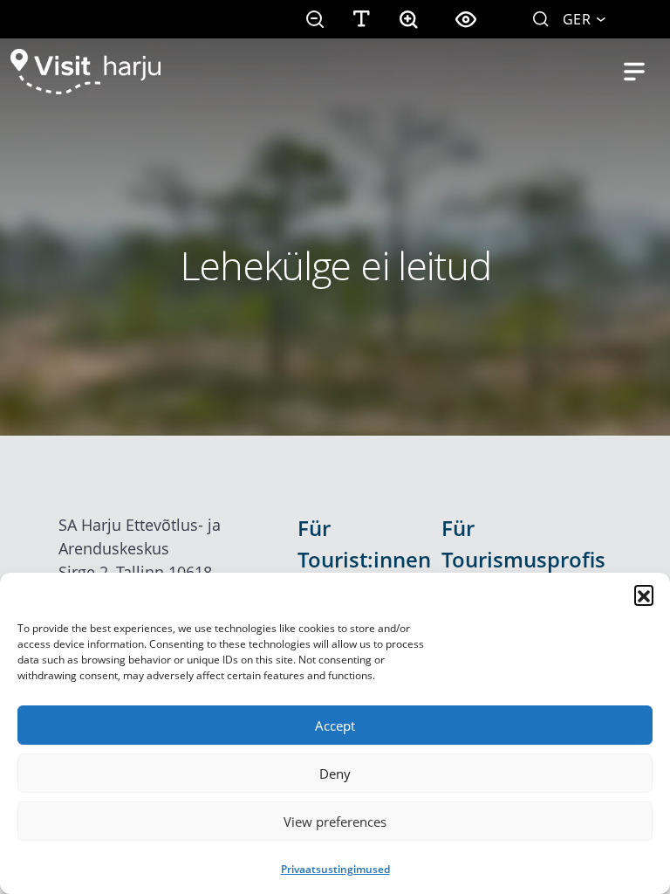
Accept (335, 725)
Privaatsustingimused (335, 869)
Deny (335, 773)
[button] (644, 594)
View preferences (335, 821)
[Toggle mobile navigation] (634, 71)
